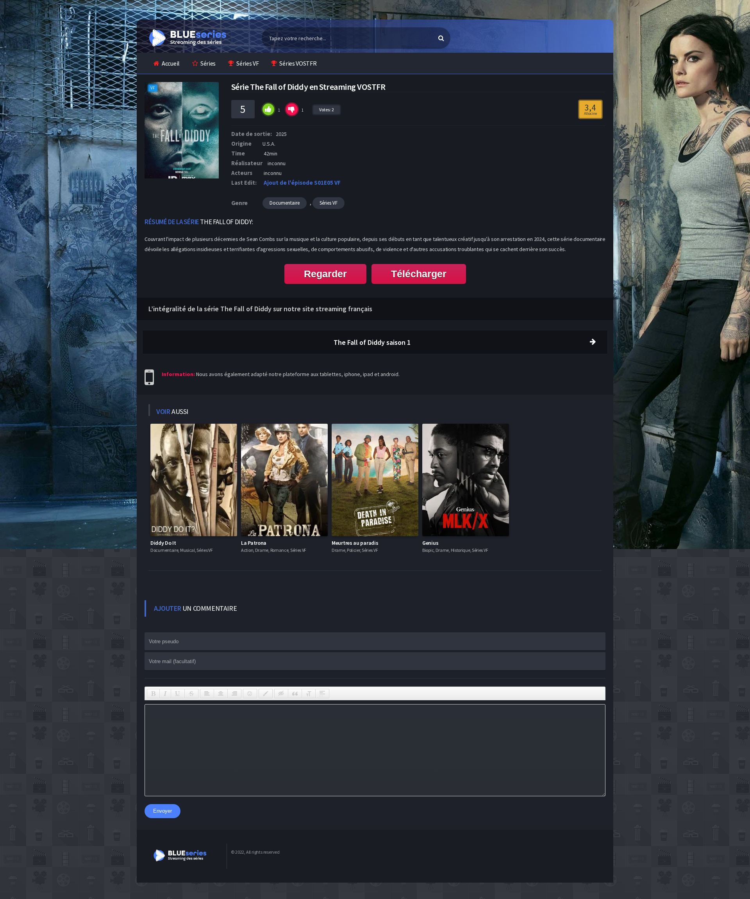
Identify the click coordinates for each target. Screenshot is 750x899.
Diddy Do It (163, 542)
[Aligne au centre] (221, 693)
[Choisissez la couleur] (266, 693)
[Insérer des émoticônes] (250, 693)
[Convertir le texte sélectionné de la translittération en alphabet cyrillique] (309, 693)
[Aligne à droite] (234, 693)
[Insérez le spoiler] (322, 693)
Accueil (171, 63)
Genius (430, 542)
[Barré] (191, 693)
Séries (208, 63)
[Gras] (153, 693)
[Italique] (165, 693)
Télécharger (418, 273)
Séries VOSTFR (297, 63)
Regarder (325, 273)
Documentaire (285, 203)
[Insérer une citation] (295, 693)
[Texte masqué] (281, 693)
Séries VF (247, 63)
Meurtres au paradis (355, 542)
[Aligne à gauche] (207, 693)
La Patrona (253, 542)
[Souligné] (178, 693)
